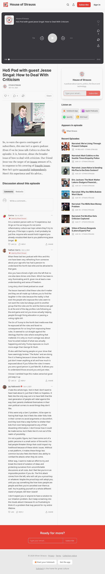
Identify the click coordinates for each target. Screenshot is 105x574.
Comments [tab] (8, 191)
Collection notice (70, 555)
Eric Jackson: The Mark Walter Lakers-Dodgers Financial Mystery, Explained (86, 181)
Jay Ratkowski (14, 386)
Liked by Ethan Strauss (18, 218)
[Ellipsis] (52, 215)
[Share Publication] (73, 4)
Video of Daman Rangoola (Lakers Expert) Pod (84, 229)
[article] (81, 146)
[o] (66, 146)
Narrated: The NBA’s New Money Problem (87, 205)
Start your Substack (46, 562)
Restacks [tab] (19, 191)
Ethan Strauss (15, 85)
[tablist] (14, 191)
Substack (40, 568)
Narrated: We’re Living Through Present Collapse (86, 144)
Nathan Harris (14, 250)
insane (33, 162)
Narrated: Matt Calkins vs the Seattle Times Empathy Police (85, 156)
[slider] (52, 59)
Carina (11, 215)
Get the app (65, 562)
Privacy (51, 555)
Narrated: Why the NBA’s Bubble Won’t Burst (86, 193)
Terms (58, 555)
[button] (34, 38)
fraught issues (42, 166)
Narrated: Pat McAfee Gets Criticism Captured (84, 217)
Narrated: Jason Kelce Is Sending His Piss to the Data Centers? (87, 168)
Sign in (97, 4)
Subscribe (84, 4)
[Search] (67, 4)
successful (24, 170)
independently (38, 170)
